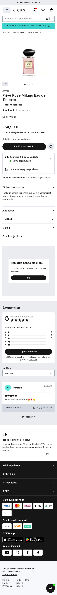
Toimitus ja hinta (12, 236)
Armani (6, 90)
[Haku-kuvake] (52, 18)
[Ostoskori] (51, 10)
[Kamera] (47, 18)
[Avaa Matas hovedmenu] (6, 10)
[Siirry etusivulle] (19, 10)
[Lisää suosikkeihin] (51, 146)
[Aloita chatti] (50, 588)
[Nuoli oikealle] (52, 454)
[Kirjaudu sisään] (34, 10)
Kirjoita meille (9, 574)
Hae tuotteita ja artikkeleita (18, 18)
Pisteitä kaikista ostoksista (28, 2)
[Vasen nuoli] (42, 454)
